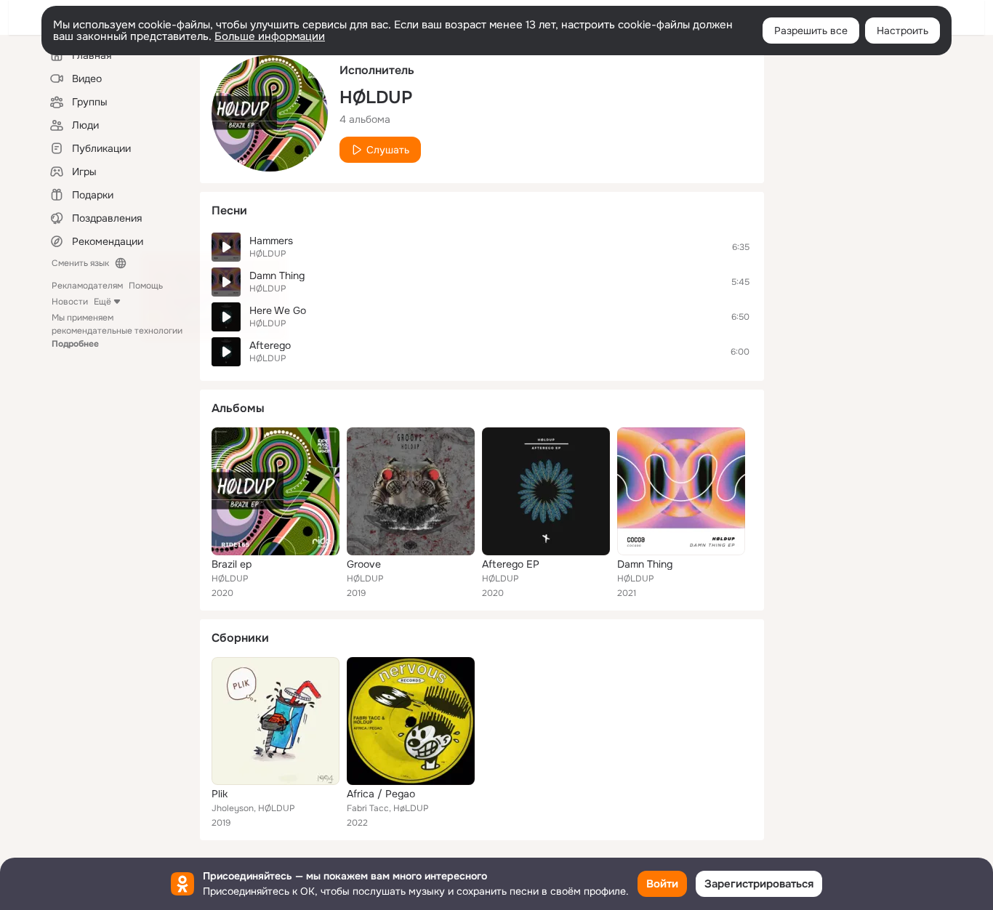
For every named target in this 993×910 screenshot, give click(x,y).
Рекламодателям (87, 285)
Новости (70, 301)
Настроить (902, 30)
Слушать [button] (387, 149)
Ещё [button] (102, 301)
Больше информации (269, 36)
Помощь (146, 285)
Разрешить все (811, 30)
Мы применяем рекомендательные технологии (117, 331)
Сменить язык (80, 263)
